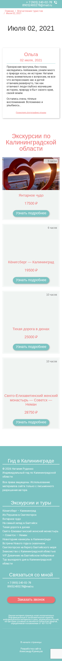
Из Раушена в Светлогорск (19, 514)
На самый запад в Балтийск (19, 523)
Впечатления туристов (30, 11)
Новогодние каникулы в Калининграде (26, 539)
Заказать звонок (31, 599)
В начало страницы (31, 642)
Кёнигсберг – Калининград (19, 510)
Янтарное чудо (31, 195)
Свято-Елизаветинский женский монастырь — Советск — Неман (31, 400)
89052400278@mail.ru (37, 5)
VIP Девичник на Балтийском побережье (28, 555)
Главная (9, 11)
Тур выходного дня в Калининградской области (26, 561)
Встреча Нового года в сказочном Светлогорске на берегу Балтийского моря (29, 545)
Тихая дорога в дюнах (31, 329)
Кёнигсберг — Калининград (31, 262)
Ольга (31, 54)
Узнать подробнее (31, 213)
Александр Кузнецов (31, 651)
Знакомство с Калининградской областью (29, 551)
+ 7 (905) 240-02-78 (39, 2)
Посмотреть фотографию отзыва (31, 112)
